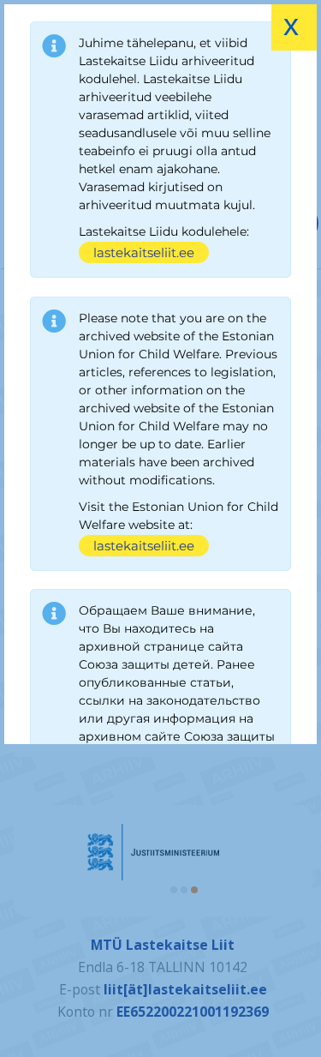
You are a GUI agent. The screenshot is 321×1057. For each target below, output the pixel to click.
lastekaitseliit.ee (143, 252)
